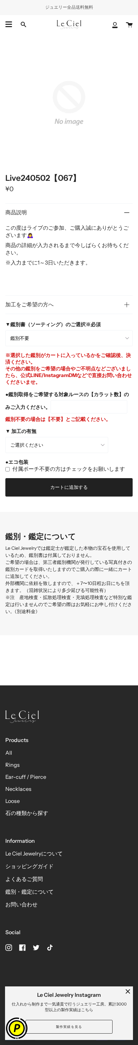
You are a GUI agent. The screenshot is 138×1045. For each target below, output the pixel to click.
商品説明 (16, 212)
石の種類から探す (26, 813)
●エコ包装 (16, 462)
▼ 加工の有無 (21, 431)
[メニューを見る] (8, 24)
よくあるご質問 (24, 879)
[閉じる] (128, 991)
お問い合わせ (21, 904)
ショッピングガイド (29, 866)
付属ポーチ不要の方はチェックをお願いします (68, 468)
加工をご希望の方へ (29, 304)
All (8, 752)
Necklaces (18, 789)
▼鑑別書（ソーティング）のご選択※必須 (53, 324)
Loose (12, 801)
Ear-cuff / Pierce (25, 776)
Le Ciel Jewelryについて (34, 853)
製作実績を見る (69, 1027)
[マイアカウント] (115, 24)
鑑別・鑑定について (29, 891)
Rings (12, 764)
